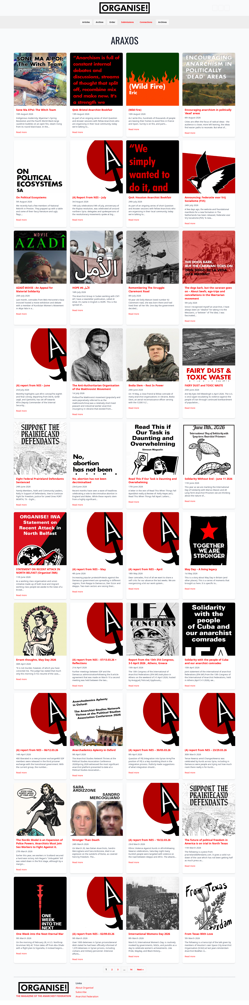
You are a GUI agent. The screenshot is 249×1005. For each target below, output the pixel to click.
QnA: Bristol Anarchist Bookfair (92, 110)
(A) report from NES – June (33, 385)
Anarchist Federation (87, 996)
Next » (140, 969)
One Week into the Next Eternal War (40, 934)
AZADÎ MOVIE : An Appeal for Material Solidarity (34, 289)
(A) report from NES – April (145, 569)
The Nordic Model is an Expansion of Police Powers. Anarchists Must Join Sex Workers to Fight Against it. (39, 843)
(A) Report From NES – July (89, 197)
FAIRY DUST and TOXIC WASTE (204, 385)
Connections (146, 22)
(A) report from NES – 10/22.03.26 (149, 840)
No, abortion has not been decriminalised (89, 480)
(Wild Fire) (135, 110)
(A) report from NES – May (89, 569)
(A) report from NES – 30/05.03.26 (149, 750)
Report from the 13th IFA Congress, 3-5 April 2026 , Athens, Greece (151, 661)
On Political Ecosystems (31, 197)
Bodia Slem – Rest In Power (146, 385)
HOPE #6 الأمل (81, 287)
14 (131, 969)
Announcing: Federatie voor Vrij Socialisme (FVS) (205, 199)
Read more (21, 132)
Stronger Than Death (86, 840)
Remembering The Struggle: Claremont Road (147, 289)
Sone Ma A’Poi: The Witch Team (36, 110)
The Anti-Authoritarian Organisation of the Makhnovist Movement (95, 387)
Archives (162, 22)
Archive (99, 22)
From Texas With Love (199, 934)
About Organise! (85, 987)
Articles (86, 22)
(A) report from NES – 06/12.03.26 (37, 750)
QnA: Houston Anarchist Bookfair (150, 197)
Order (112, 22)
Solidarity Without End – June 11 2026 (208, 478)
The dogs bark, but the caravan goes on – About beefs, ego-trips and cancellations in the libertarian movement (208, 293)
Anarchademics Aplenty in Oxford (94, 750)
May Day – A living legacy (201, 569)
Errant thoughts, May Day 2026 (36, 659)
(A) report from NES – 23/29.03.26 (206, 750)
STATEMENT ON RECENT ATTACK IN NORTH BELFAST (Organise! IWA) (38, 571)
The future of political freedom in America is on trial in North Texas (206, 841)
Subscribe (81, 992)
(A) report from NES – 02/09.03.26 (93, 934)
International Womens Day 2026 (149, 934)
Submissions (127, 22)
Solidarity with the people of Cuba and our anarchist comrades (206, 661)
